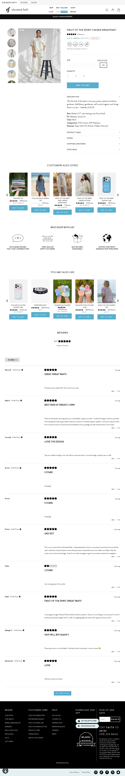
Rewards (8, 727)
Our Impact (9, 719)
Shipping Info (57, 723)
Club (51, 12)
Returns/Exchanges (36, 719)
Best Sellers (62, 8)
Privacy (110, 758)
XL (96, 65)
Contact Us (56, 719)
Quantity (71, 71)
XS (70, 65)
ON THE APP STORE (88, 721)
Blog (7, 738)
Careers (55, 730)
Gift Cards (9, 741)
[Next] (117, 195)
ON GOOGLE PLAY (88, 726)
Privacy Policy (86, 772)
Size (68, 60)
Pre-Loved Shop (11, 730)
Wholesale (9, 734)
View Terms (102, 758)
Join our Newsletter (36, 715)
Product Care (34, 730)
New (51, 8)
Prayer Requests (58, 727)
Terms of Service (74, 772)
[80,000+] (86, 746)
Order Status (33, 734)
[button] (75, 34)
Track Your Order (35, 738)
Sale (61, 12)
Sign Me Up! (115, 719)
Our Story (9, 715)
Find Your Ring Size (36, 723)
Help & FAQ (56, 715)
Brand (73, 12)
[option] (62, 17)
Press (54, 734)
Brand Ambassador (12, 723)
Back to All (64, 693)
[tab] (93, 97)
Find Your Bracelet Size (37, 727)
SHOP (73, 8)
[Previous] (7, 195)
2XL (103, 65)
